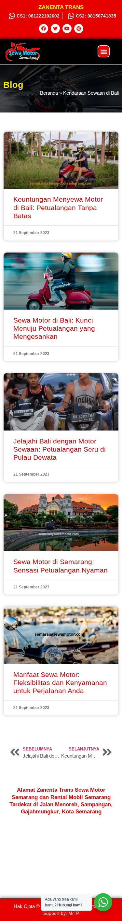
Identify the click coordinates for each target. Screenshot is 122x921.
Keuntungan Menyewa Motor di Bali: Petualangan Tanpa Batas (58, 207)
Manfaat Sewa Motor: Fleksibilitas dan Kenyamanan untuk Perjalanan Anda (60, 682)
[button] (104, 51)
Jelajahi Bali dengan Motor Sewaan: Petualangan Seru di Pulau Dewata (59, 449)
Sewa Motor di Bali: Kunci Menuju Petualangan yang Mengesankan (54, 328)
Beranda (49, 93)
